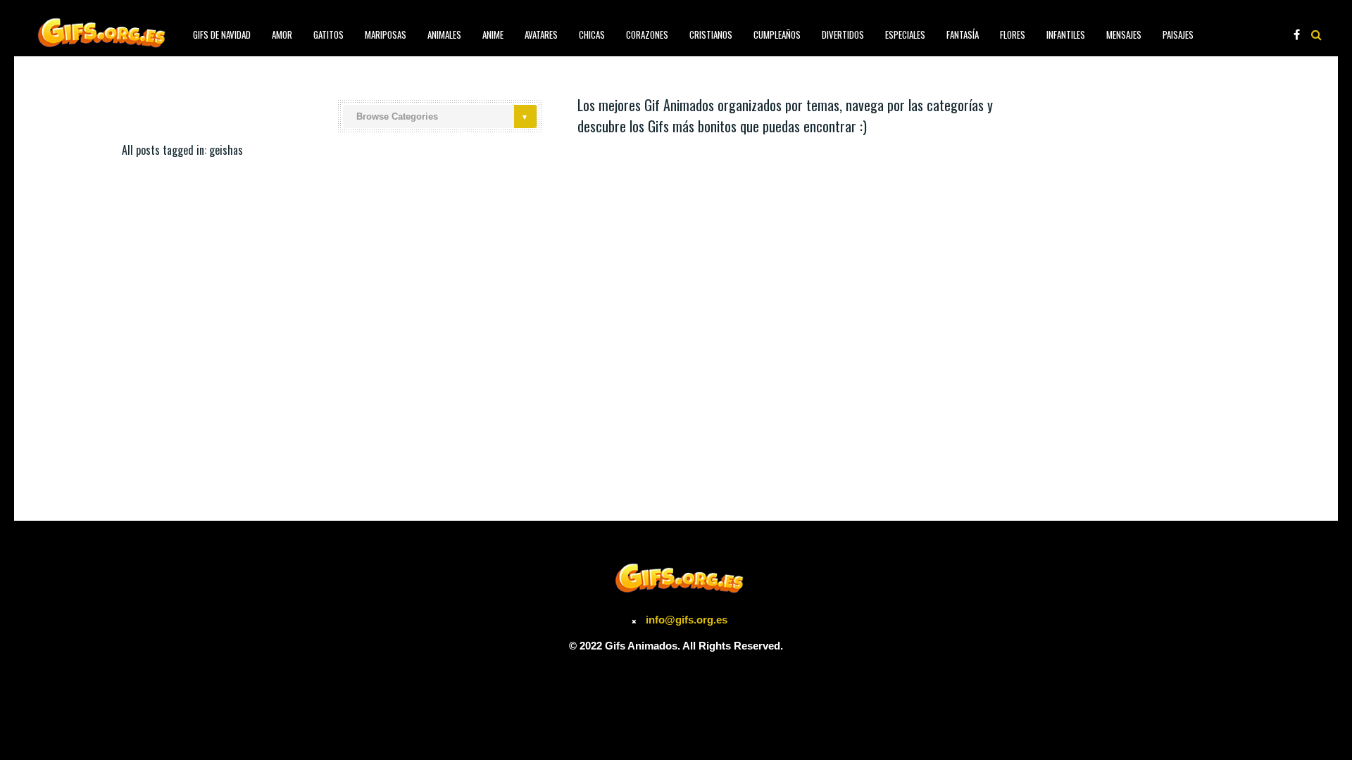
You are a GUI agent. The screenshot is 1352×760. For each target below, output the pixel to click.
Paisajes (1178, 34)
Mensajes (1123, 34)
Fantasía (962, 34)
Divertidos (843, 34)
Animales (444, 34)
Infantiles (1065, 34)
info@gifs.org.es (686, 620)
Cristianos (710, 34)
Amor (282, 34)
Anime (492, 34)
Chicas (592, 34)
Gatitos (328, 34)
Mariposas (385, 34)
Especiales (905, 34)
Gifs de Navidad (222, 34)
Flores (1012, 34)
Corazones (647, 34)
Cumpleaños (777, 34)
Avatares (541, 34)
